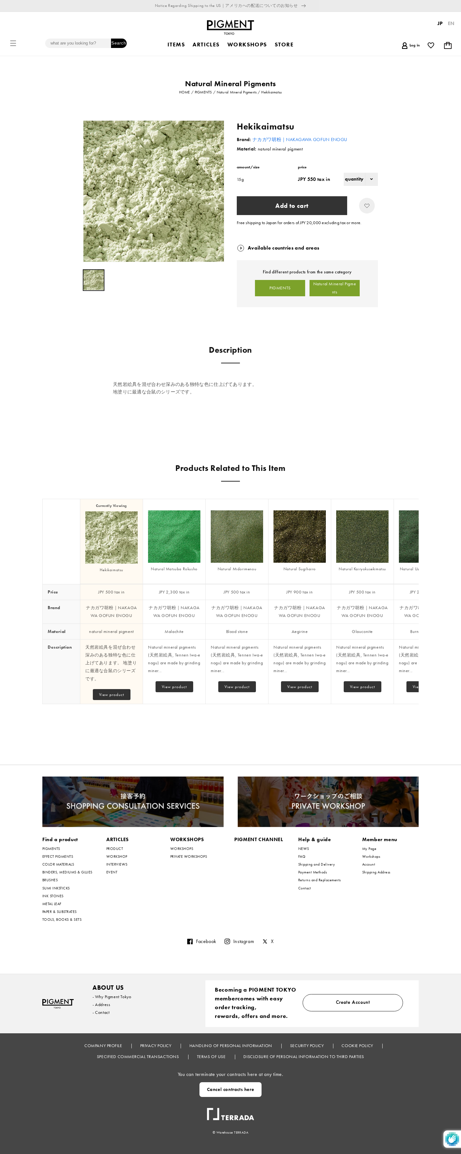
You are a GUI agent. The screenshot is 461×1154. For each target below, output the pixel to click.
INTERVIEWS (117, 864)
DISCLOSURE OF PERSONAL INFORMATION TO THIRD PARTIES (303, 1056)
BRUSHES (50, 880)
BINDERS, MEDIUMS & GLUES (67, 872)
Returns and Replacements (319, 880)
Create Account (353, 1002)
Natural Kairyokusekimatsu (362, 569)
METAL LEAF (51, 903)
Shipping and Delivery (316, 864)
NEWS (303, 848)
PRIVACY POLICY (156, 1045)
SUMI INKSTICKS (56, 888)
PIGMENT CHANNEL (258, 839)
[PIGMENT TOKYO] (58, 1004)
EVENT (111, 872)
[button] (13, 43)
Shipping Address (376, 872)
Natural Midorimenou (237, 569)
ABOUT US (108, 987)
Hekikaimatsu (111, 569)
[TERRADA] (230, 1111)
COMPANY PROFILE (103, 1045)
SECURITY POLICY (307, 1045)
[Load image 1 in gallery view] (93, 280)
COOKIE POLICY (358, 1045)
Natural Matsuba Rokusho (174, 569)
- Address (101, 1004)
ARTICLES (117, 839)
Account (368, 864)
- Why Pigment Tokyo (112, 996)
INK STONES (53, 895)
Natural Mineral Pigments (334, 288)
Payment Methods (312, 872)
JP (440, 23)
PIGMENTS (280, 288)
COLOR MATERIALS (58, 864)
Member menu (379, 839)
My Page (369, 848)
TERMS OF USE (212, 1056)
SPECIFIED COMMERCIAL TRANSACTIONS (138, 1056)
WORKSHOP (116, 856)
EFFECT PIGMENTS (57, 856)
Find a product (60, 839)
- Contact (101, 1012)
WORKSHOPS (187, 839)
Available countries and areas (283, 248)
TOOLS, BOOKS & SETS (62, 919)
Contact (304, 888)
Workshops (371, 856)
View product (111, 694)
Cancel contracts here (230, 1089)
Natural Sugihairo (299, 569)
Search (118, 43)
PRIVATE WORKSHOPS (188, 856)
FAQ (301, 856)
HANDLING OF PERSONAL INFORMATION (231, 1045)
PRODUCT (114, 848)
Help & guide (314, 839)
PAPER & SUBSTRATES (59, 911)
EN (451, 23)
